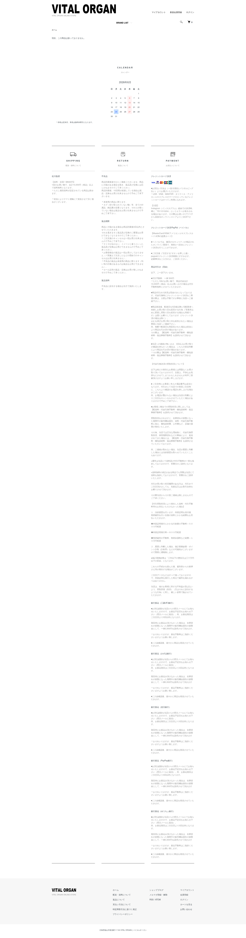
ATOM (158, 899)
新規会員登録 (176, 12)
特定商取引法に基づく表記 (125, 909)
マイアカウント (159, 12)
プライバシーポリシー (123, 914)
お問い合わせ (186, 909)
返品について (119, 899)
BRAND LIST (122, 22)
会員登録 (184, 894)
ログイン (190, 12)
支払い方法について (122, 904)
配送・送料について (122, 894)
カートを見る (186, 904)
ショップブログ (156, 889)
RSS (151, 899)
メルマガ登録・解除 (158, 894)
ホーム (54, 30)
